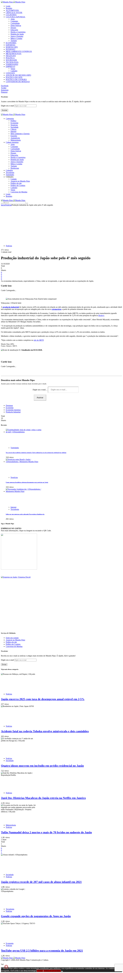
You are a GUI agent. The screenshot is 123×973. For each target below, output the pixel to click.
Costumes (14, 21)
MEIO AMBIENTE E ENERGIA (19, 51)
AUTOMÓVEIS (12, 10)
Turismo (14, 41)
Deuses (13, 28)
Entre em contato (12, 638)
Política (13, 121)
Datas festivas (16, 25)
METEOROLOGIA (13, 54)
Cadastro (14, 71)
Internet (13, 131)
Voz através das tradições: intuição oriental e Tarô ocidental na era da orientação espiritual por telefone (36, 452)
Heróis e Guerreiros (18, 32)
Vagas (13, 69)
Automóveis (15, 138)
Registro (9, 8)
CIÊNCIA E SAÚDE (14, 13)
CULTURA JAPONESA (15, 17)
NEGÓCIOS (11, 56)
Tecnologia (15, 509)
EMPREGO (10, 66)
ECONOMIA (11, 43)
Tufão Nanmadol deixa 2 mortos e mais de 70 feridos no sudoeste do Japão (46, 832)
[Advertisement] (61, 224)
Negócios (14, 125)
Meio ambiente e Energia (20, 134)
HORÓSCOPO (12, 47)
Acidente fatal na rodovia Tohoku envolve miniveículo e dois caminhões (45, 731)
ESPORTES (10, 45)
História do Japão (17, 34)
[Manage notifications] (6, 967)
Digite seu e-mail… (40, 390)
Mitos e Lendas (16, 38)
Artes (13, 19)
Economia (14, 123)
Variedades (15, 448)
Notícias (8, 205)
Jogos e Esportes (17, 36)
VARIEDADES (12, 64)
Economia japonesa (13, 410)
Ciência (13, 129)
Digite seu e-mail (7, 106)
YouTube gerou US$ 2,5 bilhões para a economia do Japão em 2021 (42, 950)
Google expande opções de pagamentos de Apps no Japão (36, 916)
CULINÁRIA (11, 15)
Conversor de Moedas (19, 192)
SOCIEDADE (11, 60)
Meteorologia (16, 140)
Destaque (9, 405)
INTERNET (10, 49)
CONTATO (10, 73)
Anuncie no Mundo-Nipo (20, 181)
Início (3, 205)
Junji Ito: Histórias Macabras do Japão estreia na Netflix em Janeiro (43, 797)
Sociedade (14, 127)
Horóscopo (15, 168)
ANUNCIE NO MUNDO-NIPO (18, 75)
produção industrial (11, 307)
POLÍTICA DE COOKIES (16, 79)
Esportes (14, 136)
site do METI (39, 340)
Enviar (4, 664)
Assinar (4, 110)
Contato (14, 179)
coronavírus (56, 309)
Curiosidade (15, 23)
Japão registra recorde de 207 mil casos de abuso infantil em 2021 (41, 881)
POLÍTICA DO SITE (14, 77)
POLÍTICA (10, 58)
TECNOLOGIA (12, 62)
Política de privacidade (52, 971)
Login (8, 6)
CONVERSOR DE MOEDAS (18, 82)
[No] (62, 971)
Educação (14, 30)
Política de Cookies (18, 185)
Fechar (39, 971)
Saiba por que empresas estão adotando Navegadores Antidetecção (25, 514)
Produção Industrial (13, 412)
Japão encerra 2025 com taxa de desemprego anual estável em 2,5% (42, 699)
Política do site (16, 183)
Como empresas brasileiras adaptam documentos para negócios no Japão (27, 482)
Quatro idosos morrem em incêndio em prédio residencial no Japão (42, 765)
